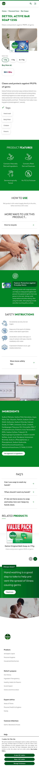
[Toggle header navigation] (35, 4)
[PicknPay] (8, 72)
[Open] (31, 4)
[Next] (35, 559)
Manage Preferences (19, 763)
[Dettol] (5, 3)
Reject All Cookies (19, 759)
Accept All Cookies (19, 755)
